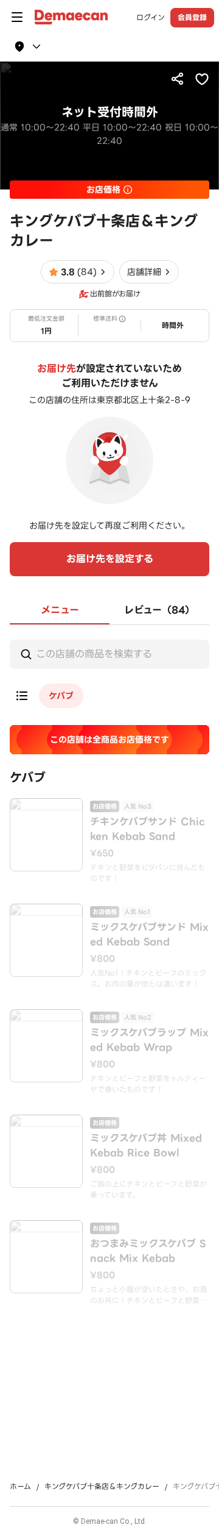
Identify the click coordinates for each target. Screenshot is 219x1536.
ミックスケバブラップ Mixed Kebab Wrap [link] (149, 1040)
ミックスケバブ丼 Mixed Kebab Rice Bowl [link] (146, 1145)
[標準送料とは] (122, 319)
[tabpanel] (109, 968)
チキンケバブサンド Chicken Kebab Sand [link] (147, 829)
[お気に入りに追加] (202, 78)
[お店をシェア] (177, 78)
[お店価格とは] (127, 189)
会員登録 (192, 17)
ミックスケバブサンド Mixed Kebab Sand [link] (149, 934)
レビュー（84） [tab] (159, 610)
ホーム (20, 1486)
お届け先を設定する (109, 558)
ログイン (150, 18)
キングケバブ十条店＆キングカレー (101, 1486)
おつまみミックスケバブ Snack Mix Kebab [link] (148, 1251)
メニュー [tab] (60, 610)
